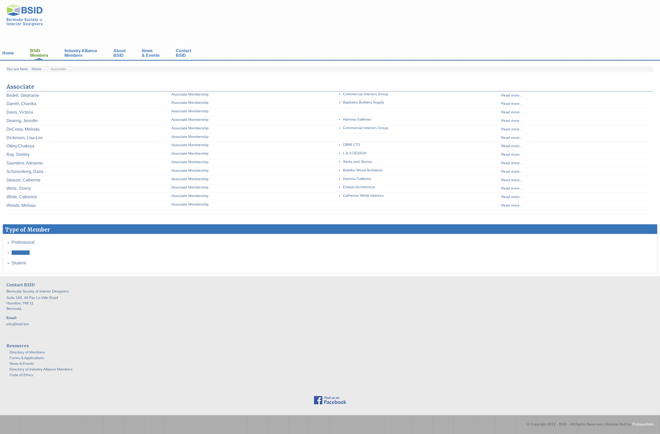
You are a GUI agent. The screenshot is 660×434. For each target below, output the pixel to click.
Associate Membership (190, 94)
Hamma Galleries (357, 119)
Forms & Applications (27, 358)
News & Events (22, 363)
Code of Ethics (21, 375)
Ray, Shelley (18, 154)
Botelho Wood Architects (363, 170)
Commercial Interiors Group (365, 94)
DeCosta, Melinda (22, 129)
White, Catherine (21, 197)
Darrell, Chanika (21, 103)
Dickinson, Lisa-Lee (24, 138)
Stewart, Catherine (23, 180)
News (151, 53)
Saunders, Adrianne (24, 163)
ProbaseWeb (643, 424)
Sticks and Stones (357, 162)
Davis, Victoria (19, 112)
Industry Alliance (80, 53)
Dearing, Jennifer (22, 121)
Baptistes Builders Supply (363, 102)
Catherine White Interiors (363, 195)
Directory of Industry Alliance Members (41, 369)
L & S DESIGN (354, 153)
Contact (183, 53)
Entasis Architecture (359, 187)
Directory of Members (27, 352)
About (119, 53)
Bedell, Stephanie (22, 95)
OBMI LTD (351, 145)
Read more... (512, 95)
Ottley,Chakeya (20, 146)
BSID (39, 53)
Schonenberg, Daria (24, 171)
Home (8, 53)
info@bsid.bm (17, 324)
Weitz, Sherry (18, 188)
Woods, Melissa (21, 205)
